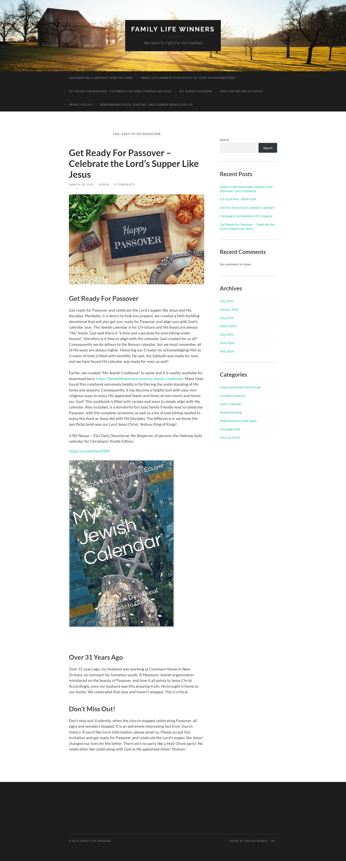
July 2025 (226, 318)
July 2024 (226, 334)
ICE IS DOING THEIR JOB (238, 199)
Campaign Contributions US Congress (246, 216)
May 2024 (227, 351)
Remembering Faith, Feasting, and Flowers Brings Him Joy (146, 104)
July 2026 (226, 301)
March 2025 (228, 326)
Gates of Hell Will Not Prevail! (240, 387)
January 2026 (229, 309)
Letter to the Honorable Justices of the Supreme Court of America (246, 189)
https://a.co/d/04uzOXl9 (89, 451)
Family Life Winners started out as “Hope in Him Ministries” (188, 77)
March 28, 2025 (81, 184)
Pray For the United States (241, 91)
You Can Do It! (230, 437)
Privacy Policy (80, 104)
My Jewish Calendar (196, 91)
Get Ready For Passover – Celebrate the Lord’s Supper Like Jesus (120, 91)
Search (224, 139)
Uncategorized (230, 429)
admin (104, 184)
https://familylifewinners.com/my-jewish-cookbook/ (140, 378)
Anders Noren (255, 841)
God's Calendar (230, 404)
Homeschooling (230, 412)
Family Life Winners (173, 29)
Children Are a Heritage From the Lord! (101, 77)
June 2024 (227, 343)
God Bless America (233, 395)
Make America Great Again (238, 420)
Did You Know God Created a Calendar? (247, 207)
